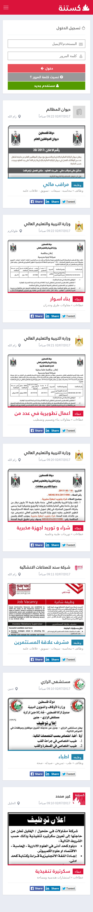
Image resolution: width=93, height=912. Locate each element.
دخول (48, 68)
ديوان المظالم (58, 109)
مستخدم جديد (45, 85)
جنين (11, 689)
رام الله (12, 116)
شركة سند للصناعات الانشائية (45, 567)
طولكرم (13, 231)
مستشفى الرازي (55, 682)
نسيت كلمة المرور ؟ (45, 77)
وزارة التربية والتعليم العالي (47, 224)
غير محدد (63, 796)
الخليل (12, 803)
